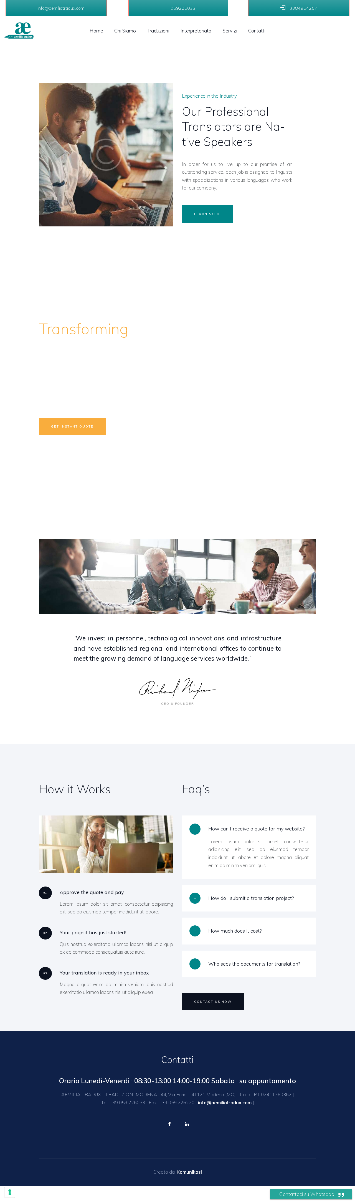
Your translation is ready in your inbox (104, 973)
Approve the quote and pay (92, 892)
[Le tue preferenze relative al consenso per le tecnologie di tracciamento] (9, 1192)
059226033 (182, 8)
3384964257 (302, 8)
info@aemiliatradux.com (60, 8)
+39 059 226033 (127, 1102)
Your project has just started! (93, 932)
